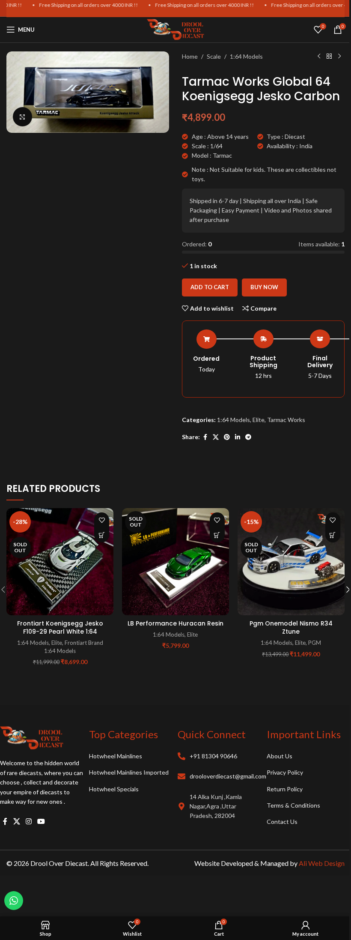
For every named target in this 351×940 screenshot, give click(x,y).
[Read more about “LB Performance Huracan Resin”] (217, 534)
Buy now (264, 287)
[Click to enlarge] (22, 116)
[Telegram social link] (248, 437)
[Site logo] (175, 29)
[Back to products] (329, 56)
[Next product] (339, 56)
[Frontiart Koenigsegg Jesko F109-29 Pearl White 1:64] (59, 561)
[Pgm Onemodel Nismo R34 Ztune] (291, 561)
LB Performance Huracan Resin (175, 623)
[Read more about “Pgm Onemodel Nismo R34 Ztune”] (332, 534)
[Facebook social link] (205, 437)
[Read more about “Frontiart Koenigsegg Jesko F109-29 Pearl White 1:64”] (101, 534)
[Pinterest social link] (226, 437)
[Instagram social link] (28, 821)
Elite (259, 419)
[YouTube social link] (41, 821)
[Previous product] (319, 56)
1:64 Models (246, 56)
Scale (214, 56)
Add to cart (209, 287)
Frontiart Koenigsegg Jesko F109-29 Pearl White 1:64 (60, 627)
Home (190, 56)
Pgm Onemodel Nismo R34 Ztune (291, 627)
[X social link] (215, 437)
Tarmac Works (286, 419)
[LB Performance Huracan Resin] (175, 561)
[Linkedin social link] (237, 437)
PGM (314, 642)
